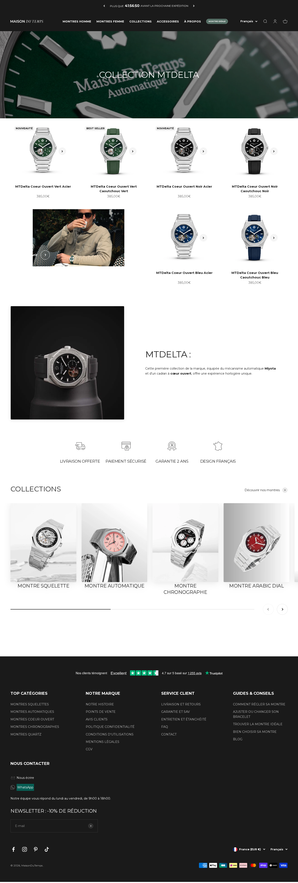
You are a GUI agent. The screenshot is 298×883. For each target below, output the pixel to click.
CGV (89, 749)
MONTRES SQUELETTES (29, 704)
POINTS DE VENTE (101, 712)
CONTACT (168, 734)
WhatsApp (25, 787)
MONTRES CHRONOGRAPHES (34, 727)
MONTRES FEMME (110, 21)
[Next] (62, 151)
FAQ (164, 727)
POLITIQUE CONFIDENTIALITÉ (110, 727)
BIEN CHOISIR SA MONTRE (255, 732)
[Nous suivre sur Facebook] (13, 849)
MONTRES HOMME (77, 21)
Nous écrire (25, 778)
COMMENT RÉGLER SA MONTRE (259, 704)
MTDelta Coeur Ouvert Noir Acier (184, 186)
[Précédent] (104, 5)
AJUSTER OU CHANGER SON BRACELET (256, 714)
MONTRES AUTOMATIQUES (32, 712)
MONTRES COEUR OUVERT (32, 719)
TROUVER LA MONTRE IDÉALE (258, 724)
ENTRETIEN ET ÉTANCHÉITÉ (183, 719)
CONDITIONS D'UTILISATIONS (110, 734)
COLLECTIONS (140, 21)
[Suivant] (194, 5)
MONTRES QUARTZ (25, 734)
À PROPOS (192, 21)
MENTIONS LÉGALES (102, 742)
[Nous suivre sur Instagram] (24, 849)
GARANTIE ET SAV (175, 712)
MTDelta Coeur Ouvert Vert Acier (43, 186)
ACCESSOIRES (168, 21)
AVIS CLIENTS (97, 719)
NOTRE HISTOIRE (100, 704)
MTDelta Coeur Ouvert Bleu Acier (184, 273)
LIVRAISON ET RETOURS (181, 704)
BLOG (237, 739)
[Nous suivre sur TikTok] (47, 849)
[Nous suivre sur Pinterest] (36, 849)
